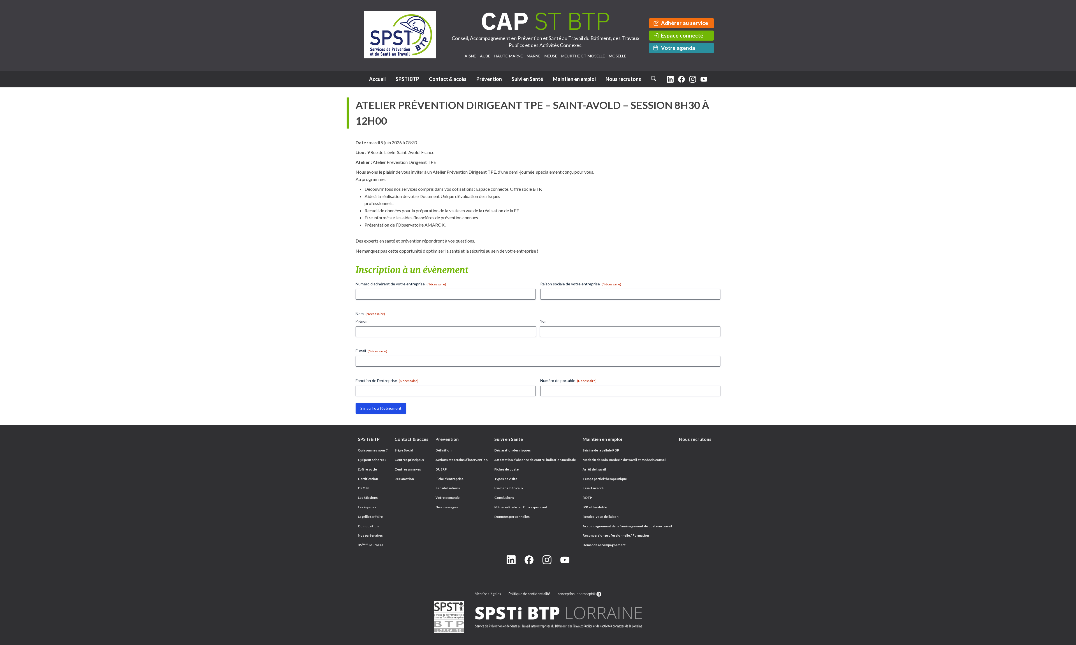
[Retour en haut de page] (1066, 639)
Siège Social (404, 450)
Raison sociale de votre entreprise (580, 283)
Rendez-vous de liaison (600, 516)
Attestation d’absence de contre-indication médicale (535, 460)
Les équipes (367, 507)
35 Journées (370, 545)
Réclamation (404, 479)
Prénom (362, 321)
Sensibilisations (447, 488)
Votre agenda (678, 48)
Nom (544, 321)
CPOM (363, 488)
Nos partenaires (370, 535)
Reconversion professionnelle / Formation (616, 535)
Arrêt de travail (594, 469)
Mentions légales (488, 594)
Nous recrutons (623, 79)
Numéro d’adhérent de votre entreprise (401, 283)
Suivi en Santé (527, 79)
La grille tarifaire (370, 516)
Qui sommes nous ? (373, 450)
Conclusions (504, 497)
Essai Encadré (593, 488)
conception (567, 594)
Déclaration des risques (512, 450)
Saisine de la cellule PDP (601, 450)
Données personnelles (512, 516)
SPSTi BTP (407, 79)
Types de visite (505, 479)
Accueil (377, 79)
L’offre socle (367, 469)
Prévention (489, 79)
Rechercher (654, 76)
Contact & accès (448, 79)
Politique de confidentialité (529, 594)
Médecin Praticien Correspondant (520, 507)
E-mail (371, 350)
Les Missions (368, 497)
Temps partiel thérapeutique (605, 479)
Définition (443, 450)
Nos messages (446, 507)
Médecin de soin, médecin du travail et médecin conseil (624, 460)
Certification (368, 479)
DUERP (441, 469)
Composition (368, 526)
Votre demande (447, 497)
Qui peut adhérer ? (372, 460)
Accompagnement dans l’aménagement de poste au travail (627, 526)
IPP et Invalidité (595, 507)
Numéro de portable (568, 380)
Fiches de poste (506, 469)
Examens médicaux (508, 488)
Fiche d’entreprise (449, 479)
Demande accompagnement (604, 545)
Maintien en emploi (574, 79)
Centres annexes (408, 469)
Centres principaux (409, 460)
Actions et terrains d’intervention (461, 460)
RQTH (588, 497)
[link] (538, 617)
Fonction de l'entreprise (387, 380)
